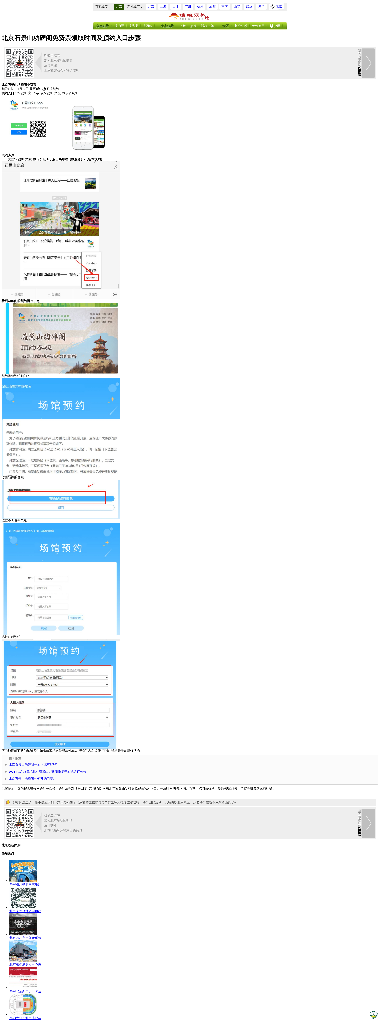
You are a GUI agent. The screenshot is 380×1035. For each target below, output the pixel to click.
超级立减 (241, 26)
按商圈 (119, 26)
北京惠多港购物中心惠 (25, 964)
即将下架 (207, 26)
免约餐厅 (258, 26)
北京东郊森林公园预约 (25, 911)
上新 (182, 26)
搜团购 (147, 26)
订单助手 (373, 1014)
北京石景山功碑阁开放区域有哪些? (33, 764)
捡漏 (277, 26)
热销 (193, 26)
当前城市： (103, 6)
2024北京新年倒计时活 (25, 991)
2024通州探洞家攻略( (24, 884)
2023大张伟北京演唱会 (25, 1018)
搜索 (279, 6)
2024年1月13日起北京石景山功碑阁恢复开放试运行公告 (47, 771)
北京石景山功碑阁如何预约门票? (31, 778)
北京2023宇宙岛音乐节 (25, 938)
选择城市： (135, 6)
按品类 (133, 26)
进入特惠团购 (359, 62)
